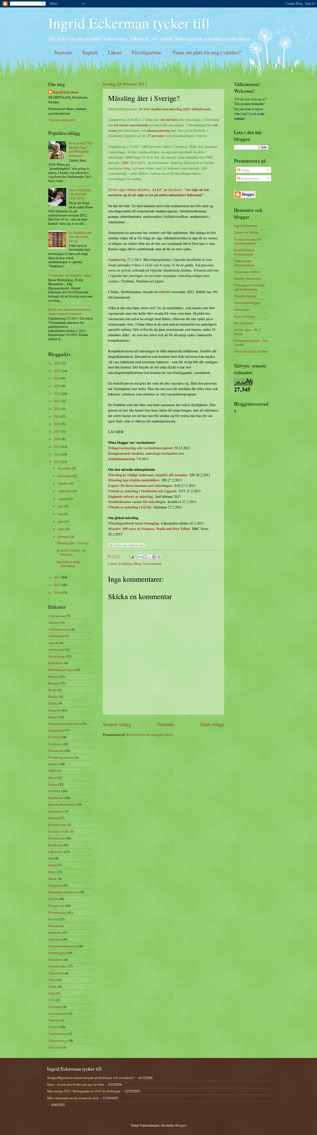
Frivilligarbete (146, 52)
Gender (53, 764)
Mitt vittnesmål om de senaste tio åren (73, 1098)
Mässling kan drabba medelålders (133, 480)
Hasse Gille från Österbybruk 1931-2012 (80, 194)
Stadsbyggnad (57, 952)
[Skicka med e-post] (140, 556)
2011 (57, 584)
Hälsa (137, 563)
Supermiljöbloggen (247, 302)
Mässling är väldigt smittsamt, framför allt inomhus (148, 474)
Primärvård (56, 905)
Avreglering (56, 656)
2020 (57, 408)
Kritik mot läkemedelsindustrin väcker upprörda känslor (69, 311)
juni (61, 506)
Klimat (53, 818)
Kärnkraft (55, 845)
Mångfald (55, 885)
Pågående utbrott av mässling (130, 496)
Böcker (53, 696)
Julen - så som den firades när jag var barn (75, 1084)
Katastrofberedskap (61, 804)
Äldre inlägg (212, 724)
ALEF (157, 189)
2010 (57, 592)
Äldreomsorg (57, 1040)
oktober (63, 483)
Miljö (52, 872)
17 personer (156, 135)
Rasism (53, 919)
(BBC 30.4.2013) (133, 162)
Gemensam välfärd (247, 271)
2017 (57, 431)
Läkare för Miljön (246, 232)
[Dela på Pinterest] (159, 556)
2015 (57, 446)
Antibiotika (56, 636)
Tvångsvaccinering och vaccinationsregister (140, 447)
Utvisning (55, 1006)
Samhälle (54, 932)
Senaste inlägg (117, 724)
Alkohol (54, 622)
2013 (57, 461)
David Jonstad (243, 323)
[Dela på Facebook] (154, 556)
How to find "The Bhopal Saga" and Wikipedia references (81, 149)
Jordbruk (54, 791)
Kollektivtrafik (58, 831)
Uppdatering (117, 259)
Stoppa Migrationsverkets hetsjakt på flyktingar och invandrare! (91, 1077)
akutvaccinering (158, 130)
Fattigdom (55, 730)
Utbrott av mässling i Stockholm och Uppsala (142, 491)
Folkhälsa (125, 563)
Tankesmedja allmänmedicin (244, 262)
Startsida (63, 52)
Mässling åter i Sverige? (73, 543)
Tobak (52, 986)
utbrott (164, 291)
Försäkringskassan (61, 757)
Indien (52, 784)
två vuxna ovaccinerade (131, 125)
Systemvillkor (58, 966)
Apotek (53, 642)
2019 (57, 416)
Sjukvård (54, 939)
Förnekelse (55, 750)
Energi (52, 717)
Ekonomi (54, 710)
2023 (57, 386)
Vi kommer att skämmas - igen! (70, 275)
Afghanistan (56, 615)
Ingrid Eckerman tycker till (129, 23)
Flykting (54, 737)
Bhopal (53, 676)
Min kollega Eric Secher (250, 351)
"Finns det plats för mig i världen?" (206, 52)
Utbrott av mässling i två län (129, 507)
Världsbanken (57, 1033)
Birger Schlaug (244, 316)
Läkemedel (55, 851)
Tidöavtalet (56, 973)
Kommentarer (250, 178)
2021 (57, 401)
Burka (52, 690)
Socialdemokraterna (62, 946)
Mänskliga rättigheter (63, 892)
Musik (52, 878)
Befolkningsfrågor (61, 669)
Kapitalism (55, 797)
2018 (57, 423)
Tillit (51, 979)
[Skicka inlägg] (131, 556)
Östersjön (54, 1047)
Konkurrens (56, 838)
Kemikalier (56, 811)
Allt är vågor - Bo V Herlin (248, 331)
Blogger (180, 1125)
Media (52, 865)
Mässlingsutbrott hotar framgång (133, 523)
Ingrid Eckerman (66, 92)
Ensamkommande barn (64, 723)
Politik (53, 898)
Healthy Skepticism (247, 278)
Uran (51, 993)
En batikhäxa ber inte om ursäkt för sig (80, 236)
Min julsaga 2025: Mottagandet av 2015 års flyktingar (84, 1091)
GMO (52, 770)
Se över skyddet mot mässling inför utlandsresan (175, 108)
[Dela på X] (149, 556)
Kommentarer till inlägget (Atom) (149, 734)
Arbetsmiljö (56, 649)
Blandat (53, 683)
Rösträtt (53, 925)
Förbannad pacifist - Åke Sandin (251, 342)
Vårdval (53, 1020)
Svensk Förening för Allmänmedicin (248, 241)
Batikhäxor (55, 663)
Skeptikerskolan (245, 296)
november (65, 475)
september (65, 491)
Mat (51, 858)
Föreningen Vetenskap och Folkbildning (249, 287)
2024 (57, 378)
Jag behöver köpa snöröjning (68, 563)
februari (64, 536)
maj (61, 513)
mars (61, 528)
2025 (57, 370)
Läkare (115, 52)
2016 (57, 439)
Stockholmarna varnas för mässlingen (136, 501)
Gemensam (241, 309)
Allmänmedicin (59, 629)
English (90, 52)
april (61, 521)
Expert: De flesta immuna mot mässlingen (140, 485)
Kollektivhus (57, 824)
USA (51, 999)
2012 (57, 577)
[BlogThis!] (144, 556)
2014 (57, 454)
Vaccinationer (152, 563)
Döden (52, 703)
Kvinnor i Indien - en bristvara (71, 552)
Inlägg (245, 169)
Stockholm (55, 959)
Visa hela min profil (62, 119)
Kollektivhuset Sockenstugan (244, 252)
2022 (57, 393)
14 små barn (169, 119)
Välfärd (53, 1026)
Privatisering (57, 912)
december (65, 468)
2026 (57, 363)
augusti (63, 498)
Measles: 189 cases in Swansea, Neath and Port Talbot (149, 528)
